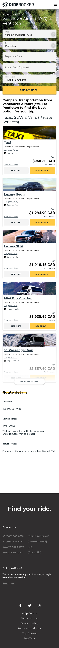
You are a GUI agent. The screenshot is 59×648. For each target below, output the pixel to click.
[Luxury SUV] (29, 236)
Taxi (7, 142)
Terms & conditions (29, 628)
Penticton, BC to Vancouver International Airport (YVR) (29, 451)
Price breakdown (11, 165)
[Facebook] (20, 605)
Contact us (10, 527)
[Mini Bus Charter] (29, 288)
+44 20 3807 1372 (13, 547)
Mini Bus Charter (18, 298)
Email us (9, 583)
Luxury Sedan (15, 194)
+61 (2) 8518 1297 (13, 552)
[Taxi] (29, 132)
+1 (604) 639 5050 (13, 541)
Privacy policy (29, 623)
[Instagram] (39, 605)
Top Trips (29, 638)
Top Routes (29, 633)
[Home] (19, 4)
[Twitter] (29, 605)
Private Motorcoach (20, 402)
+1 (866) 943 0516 (13, 536)
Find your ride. (29, 508)
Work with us (29, 618)
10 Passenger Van (18, 350)
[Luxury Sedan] (29, 184)
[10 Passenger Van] (29, 340)
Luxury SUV (13, 246)
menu (55, 5)
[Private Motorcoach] (29, 392)
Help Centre (29, 613)
